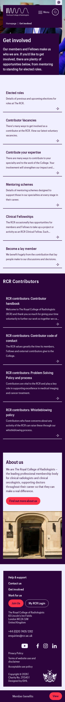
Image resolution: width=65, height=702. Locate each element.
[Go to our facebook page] (37, 646)
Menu (46, 12)
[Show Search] (55, 12)
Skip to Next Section (14, 77)
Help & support (17, 577)
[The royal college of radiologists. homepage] (17, 12)
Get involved (16, 589)
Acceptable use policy (20, 666)
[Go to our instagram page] (45, 646)
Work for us (15, 595)
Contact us (15, 583)
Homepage (11, 23)
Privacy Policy (15, 653)
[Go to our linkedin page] (54, 646)
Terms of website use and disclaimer (22, 660)
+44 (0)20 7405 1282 (20, 631)
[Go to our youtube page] (25, 646)
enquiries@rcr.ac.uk (20, 635)
